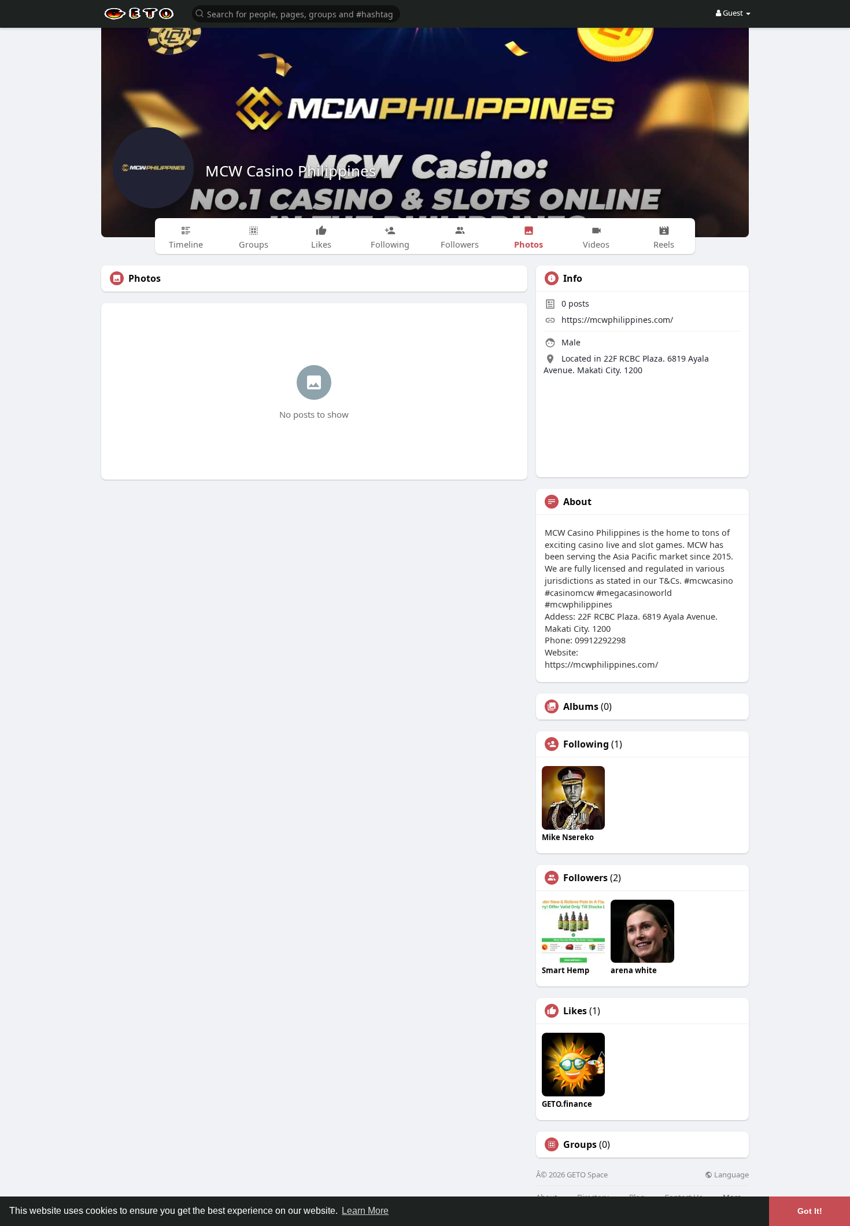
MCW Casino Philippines (290, 170)
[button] (296, 13)
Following (586, 744)
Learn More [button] (365, 1211)
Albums (580, 706)
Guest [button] (733, 13)
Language (730, 1175)
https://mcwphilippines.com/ (617, 319)
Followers (585, 877)
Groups (580, 1144)
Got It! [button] (809, 1211)
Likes (575, 1010)
